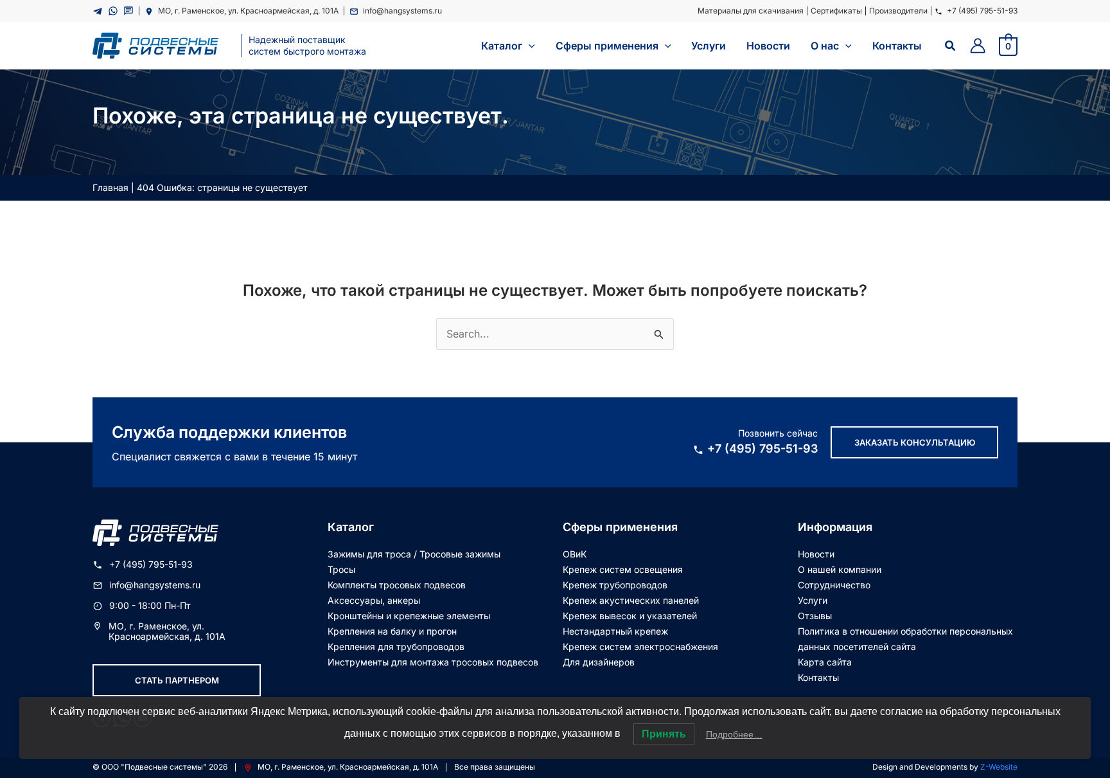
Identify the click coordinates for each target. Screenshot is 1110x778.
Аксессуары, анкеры (374, 600)
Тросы (341, 569)
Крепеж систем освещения (623, 569)
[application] (528, 45)
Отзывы (815, 615)
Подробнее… (734, 734)
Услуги (812, 600)
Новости (816, 553)
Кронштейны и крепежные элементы (409, 615)
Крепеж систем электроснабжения (640, 646)
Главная (110, 187)
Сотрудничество (834, 584)
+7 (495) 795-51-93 (982, 10)
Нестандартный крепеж (615, 631)
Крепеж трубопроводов (615, 584)
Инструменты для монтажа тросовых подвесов (433, 661)
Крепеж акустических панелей (631, 600)
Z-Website (999, 767)
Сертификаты (836, 10)
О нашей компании (839, 569)
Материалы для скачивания (751, 10)
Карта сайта (825, 661)
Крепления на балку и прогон (392, 631)
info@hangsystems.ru (402, 10)
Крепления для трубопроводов (396, 646)
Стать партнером (177, 680)
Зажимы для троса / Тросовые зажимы (414, 553)
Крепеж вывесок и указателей (630, 615)
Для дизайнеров (599, 661)
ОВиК (574, 553)
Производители (898, 10)
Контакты (818, 677)
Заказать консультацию (914, 442)
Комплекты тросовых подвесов (397, 584)
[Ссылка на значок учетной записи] (977, 45)
